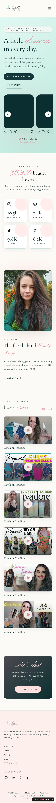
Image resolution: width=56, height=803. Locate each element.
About (6, 759)
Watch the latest (17, 76)
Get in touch (26, 689)
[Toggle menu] (49, 8)
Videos (7, 755)
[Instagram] (6, 777)
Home (6, 750)
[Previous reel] (8, 114)
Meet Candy (14, 85)
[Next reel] (48, 114)
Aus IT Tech (41, 796)
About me (12, 378)
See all (46, 409)
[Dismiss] (52, 799)
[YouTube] (13, 777)
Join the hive (28, 799)
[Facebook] (20, 777)
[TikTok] (27, 777)
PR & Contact (10, 763)
